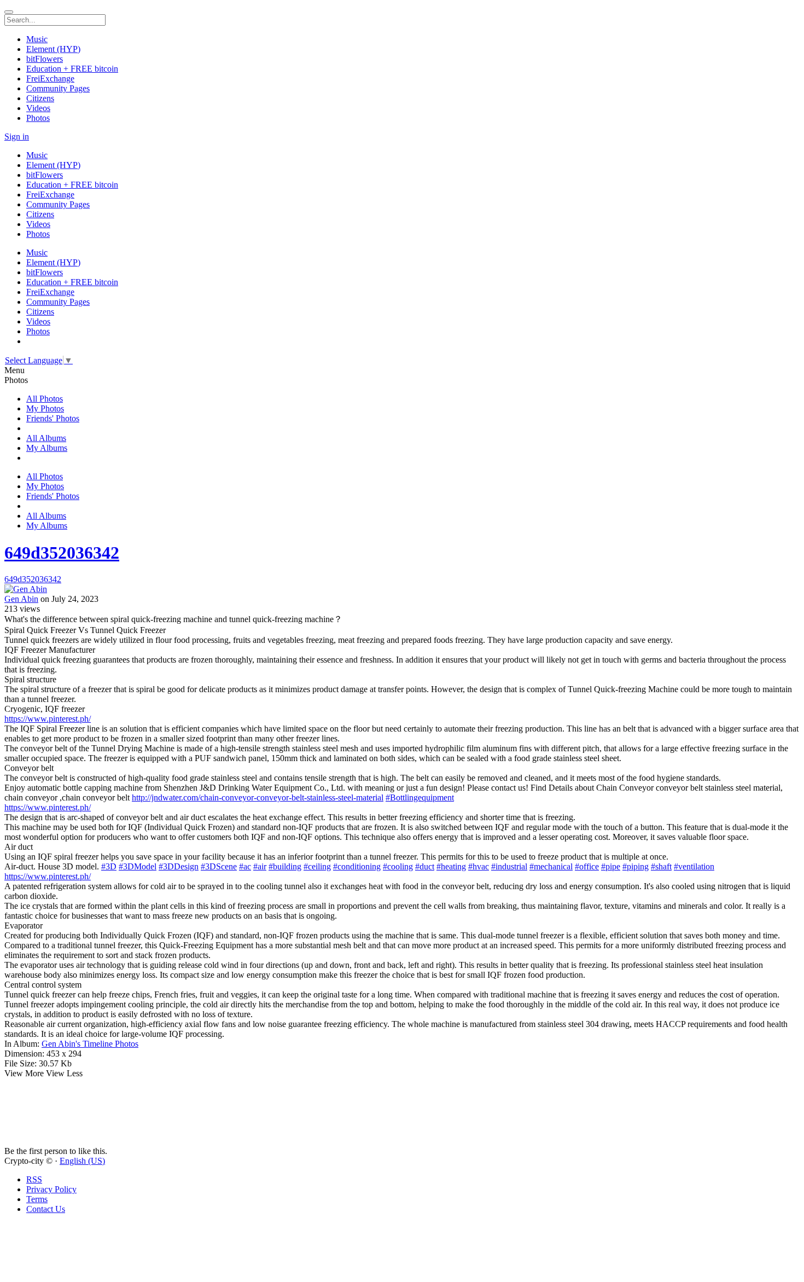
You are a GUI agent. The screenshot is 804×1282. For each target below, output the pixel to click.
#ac (245, 866)
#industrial (509, 866)
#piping (635, 866)
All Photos (44, 398)
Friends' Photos (52, 418)
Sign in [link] (16, 136)
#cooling (398, 866)
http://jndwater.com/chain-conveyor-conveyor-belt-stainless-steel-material (257, 797)
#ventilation (694, 866)
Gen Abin (21, 599)
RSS (34, 1179)
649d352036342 (61, 552)
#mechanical (551, 866)
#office (587, 866)
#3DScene (219, 866)
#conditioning (357, 866)
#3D (108, 866)
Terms (37, 1199)
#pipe (610, 866)
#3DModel (137, 866)
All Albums (46, 438)
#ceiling (317, 866)
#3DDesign (179, 866)
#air (259, 866)
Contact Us (45, 1209)
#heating (451, 866)
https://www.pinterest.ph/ (47, 718)
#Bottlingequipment (420, 797)
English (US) (82, 1160)
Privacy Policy (51, 1189)
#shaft (661, 866)
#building (285, 866)
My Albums (46, 448)
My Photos (45, 408)
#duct (424, 866)
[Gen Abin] (402, 589)
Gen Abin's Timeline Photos (90, 1043)
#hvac (478, 866)
